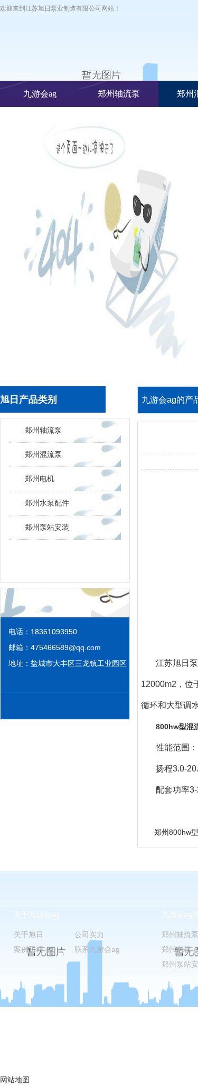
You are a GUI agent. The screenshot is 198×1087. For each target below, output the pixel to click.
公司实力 (89, 934)
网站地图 (15, 1079)
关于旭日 (28, 934)
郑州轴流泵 (119, 93)
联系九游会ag (97, 949)
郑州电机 (39, 478)
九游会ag (39, 93)
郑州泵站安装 (47, 527)
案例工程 (28, 949)
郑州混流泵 (43, 454)
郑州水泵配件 (47, 503)
